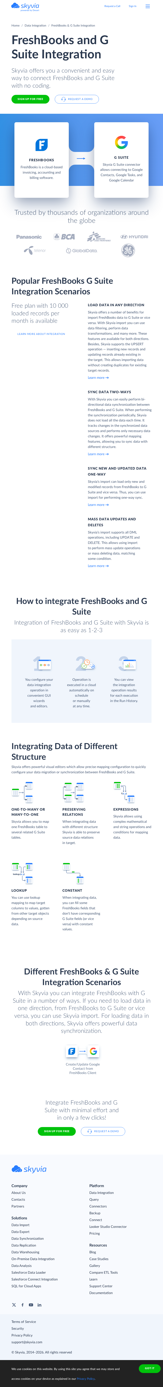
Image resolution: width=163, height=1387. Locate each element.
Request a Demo (80, 99)
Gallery (94, 1266)
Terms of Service (23, 1322)
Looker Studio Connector (108, 1226)
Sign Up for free (30, 99)
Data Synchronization (27, 1238)
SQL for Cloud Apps (26, 1286)
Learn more (96, 377)
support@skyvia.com (26, 1342)
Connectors (98, 1206)
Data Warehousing (25, 1252)
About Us (18, 1193)
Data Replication (23, 1245)
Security (17, 1328)
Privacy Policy (21, 1335)
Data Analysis (21, 1266)
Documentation (101, 1293)
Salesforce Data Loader (28, 1272)
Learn (93, 1279)
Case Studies (98, 1259)
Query (94, 1199)
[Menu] (148, 6)
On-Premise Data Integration (33, 1259)
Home (15, 25)
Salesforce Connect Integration (34, 1279)
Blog (92, 1252)
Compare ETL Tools (103, 1272)
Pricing (94, 1233)
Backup (94, 1213)
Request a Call (112, 6)
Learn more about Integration (41, 334)
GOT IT (149, 1368)
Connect (95, 1220)
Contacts (18, 1199)
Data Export (20, 1232)
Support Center (100, 1286)
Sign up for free (57, 1131)
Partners (17, 1206)
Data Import (20, 1225)
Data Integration (35, 25)
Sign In (132, 6)
